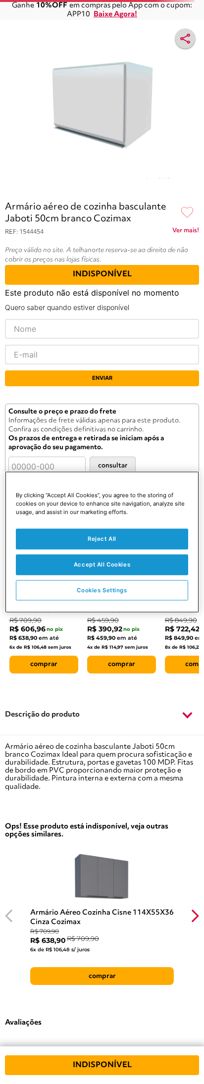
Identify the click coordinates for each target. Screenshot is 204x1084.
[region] (102, 542)
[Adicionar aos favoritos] (187, 213)
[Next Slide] (195, 916)
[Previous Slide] (9, 916)
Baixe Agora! (115, 14)
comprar (43, 664)
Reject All (102, 538)
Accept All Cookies (102, 564)
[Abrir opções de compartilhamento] (185, 39)
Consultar (112, 466)
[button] (102, 715)
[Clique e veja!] (185, 232)
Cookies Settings (102, 589)
